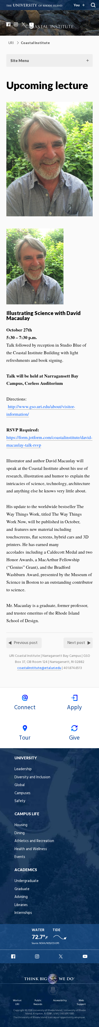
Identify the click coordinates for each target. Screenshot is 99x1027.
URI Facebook (13, 956)
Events (19, 857)
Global (19, 785)
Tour (24, 738)
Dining (19, 833)
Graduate (21, 889)
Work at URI (17, 1002)
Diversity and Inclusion (32, 777)
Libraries (21, 905)
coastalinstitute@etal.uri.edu (39, 668)
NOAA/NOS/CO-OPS (49, 943)
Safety (19, 801)
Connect (25, 707)
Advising (21, 897)
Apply (74, 707)
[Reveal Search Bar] (93, 5)
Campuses (22, 793)
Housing (20, 825)
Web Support (81, 1002)
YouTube (31, 24)
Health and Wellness (30, 849)
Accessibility (60, 1000)
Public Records (38, 1002)
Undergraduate (26, 881)
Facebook (8, 24)
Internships (23, 913)
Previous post (26, 643)
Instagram (16, 24)
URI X (61, 956)
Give (74, 738)
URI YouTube (85, 956)
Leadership (23, 769)
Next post (76, 643)
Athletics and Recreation (34, 841)
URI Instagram (37, 956)
